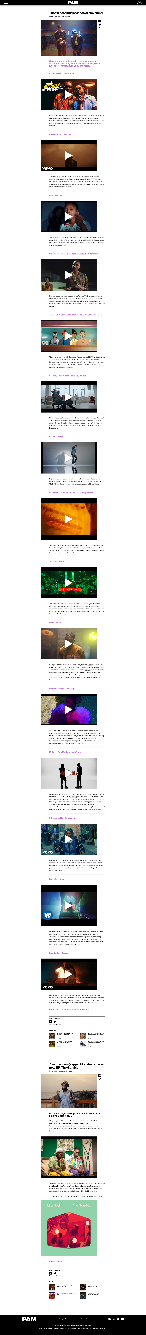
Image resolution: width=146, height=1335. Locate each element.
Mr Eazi (71, 799)
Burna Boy (73, 797)
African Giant (58, 944)
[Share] (99, 21)
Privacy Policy (62, 1319)
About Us (74, 1319)
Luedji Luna (75, 1009)
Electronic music (61, 1009)
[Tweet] (99, 24)
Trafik (77, 1325)
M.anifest (59, 1261)
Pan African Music (56, 16)
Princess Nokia (84, 1009)
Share (139, 2)
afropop (87, 670)
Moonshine (87, 1325)
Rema (90, 665)
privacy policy (88, 1328)
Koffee (69, 1009)
